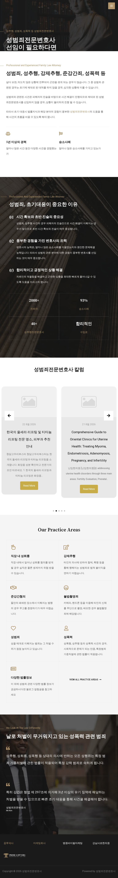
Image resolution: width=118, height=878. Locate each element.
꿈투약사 (9, 843)
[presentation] (9, 415)
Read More (29, 485)
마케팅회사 (39, 843)
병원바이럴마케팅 (73, 843)
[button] (53, 510)
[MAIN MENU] (111, 5)
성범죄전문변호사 (80, 111)
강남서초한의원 (101, 843)
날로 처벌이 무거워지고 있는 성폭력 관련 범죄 (56, 737)
